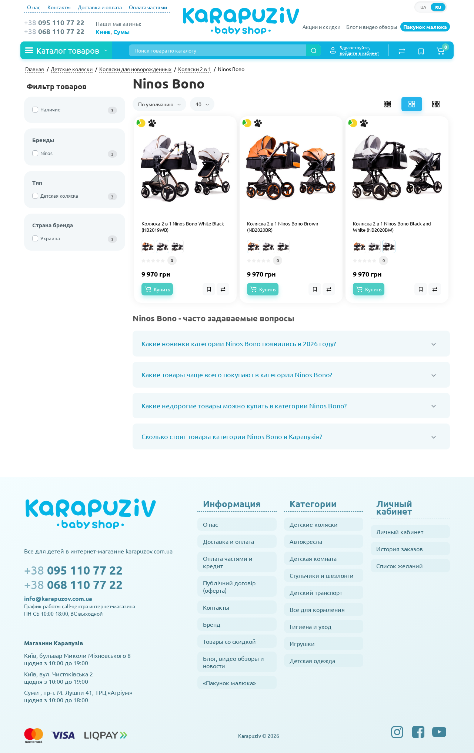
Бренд (211, 624)
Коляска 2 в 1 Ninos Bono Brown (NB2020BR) (282, 227)
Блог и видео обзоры (371, 26)
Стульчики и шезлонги (322, 575)
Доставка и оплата (100, 7)
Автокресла (306, 541)
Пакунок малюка (425, 26)
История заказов (399, 548)
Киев (103, 32)
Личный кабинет (399, 531)
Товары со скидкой (229, 641)
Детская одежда (312, 660)
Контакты (59, 7)
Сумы (121, 32)
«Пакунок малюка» (229, 682)
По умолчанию (156, 104)
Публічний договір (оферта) (229, 586)
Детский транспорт (316, 592)
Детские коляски (314, 524)
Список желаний (399, 565)
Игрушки (302, 643)
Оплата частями (148, 7)
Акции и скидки (321, 26)
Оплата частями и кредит (228, 562)
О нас (33, 7)
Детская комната (313, 558)
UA (423, 7)
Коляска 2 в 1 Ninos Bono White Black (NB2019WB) (182, 227)
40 (199, 104)
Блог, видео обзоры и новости (233, 662)
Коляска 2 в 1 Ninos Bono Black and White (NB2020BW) (392, 227)
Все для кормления (317, 609)
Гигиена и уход (310, 626)
